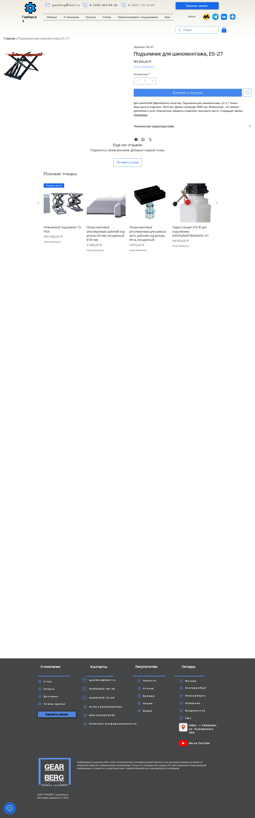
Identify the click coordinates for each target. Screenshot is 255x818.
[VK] (224, 16)
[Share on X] (150, 139)
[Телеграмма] (215, 16)
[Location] (183, 727)
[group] (127, 219)
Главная (9, 38)
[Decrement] (136, 81)
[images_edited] (232, 16)
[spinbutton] (145, 81)
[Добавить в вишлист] (247, 93)
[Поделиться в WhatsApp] (143, 139)
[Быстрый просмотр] (106, 203)
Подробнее (140, 115)
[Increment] (153, 81)
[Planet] (54, 772)
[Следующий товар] (216, 203)
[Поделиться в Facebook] (136, 139)
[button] (197, 5)
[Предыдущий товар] (38, 203)
